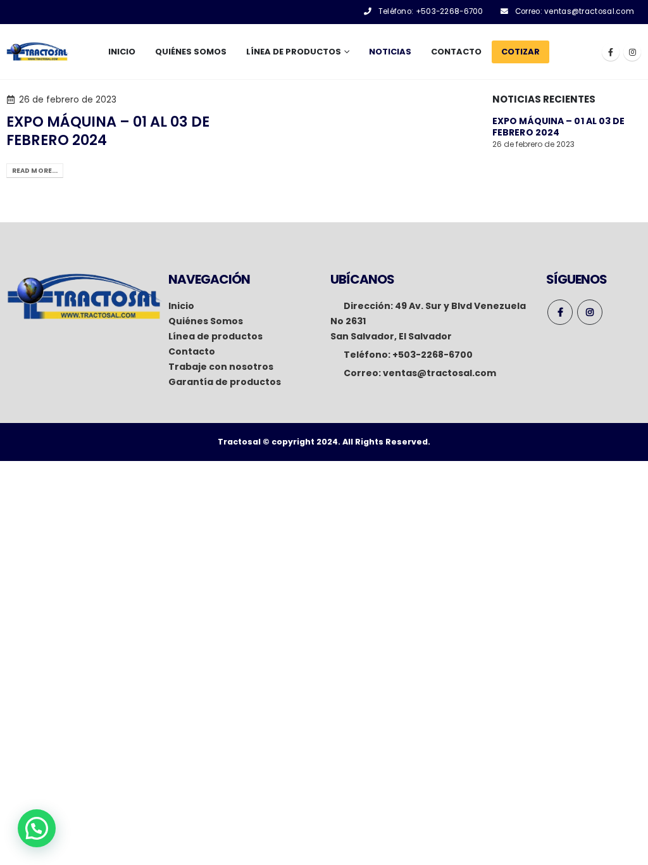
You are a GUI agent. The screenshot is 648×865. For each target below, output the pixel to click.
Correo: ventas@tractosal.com (574, 11)
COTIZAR (520, 52)
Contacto (456, 52)
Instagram (589, 312)
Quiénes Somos (191, 52)
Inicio (121, 52)
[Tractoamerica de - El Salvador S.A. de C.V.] (37, 51)
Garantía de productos (224, 382)
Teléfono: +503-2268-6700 (430, 11)
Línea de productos (215, 336)
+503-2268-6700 (432, 354)
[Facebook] (611, 52)
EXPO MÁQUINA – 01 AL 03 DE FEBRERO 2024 (107, 130)
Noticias (390, 52)
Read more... (35, 170)
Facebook (560, 312)
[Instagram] (632, 52)
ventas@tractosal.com (439, 373)
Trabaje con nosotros (220, 366)
